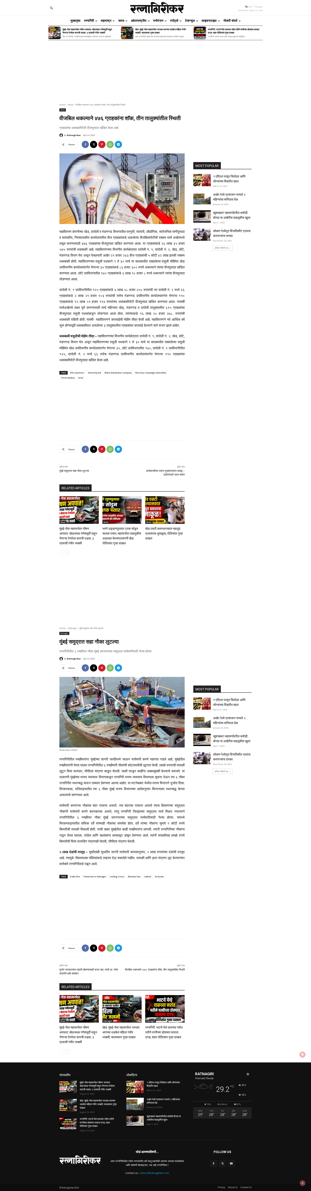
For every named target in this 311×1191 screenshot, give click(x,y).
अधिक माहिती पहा (221, 247)
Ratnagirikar (74, 135)
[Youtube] (231, 1163)
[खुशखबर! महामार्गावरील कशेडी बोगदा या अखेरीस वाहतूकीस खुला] (202, 216)
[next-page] (67, 552)
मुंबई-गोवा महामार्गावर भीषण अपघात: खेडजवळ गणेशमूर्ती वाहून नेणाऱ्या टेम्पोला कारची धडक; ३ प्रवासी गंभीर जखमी (87, 31)
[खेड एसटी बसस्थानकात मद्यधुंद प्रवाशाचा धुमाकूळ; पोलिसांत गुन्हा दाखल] (165, 510)
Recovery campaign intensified (150, 372)
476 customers (77, 372)
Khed (70, 104)
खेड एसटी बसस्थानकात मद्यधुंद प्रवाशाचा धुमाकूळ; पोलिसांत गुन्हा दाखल (164, 533)
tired (80, 377)
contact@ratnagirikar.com (154, 1173)
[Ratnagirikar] (61, 135)
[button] (51, 8)
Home (62, 104)
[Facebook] (85, 144)
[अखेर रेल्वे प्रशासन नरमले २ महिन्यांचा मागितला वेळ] (202, 198)
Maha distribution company (118, 372)
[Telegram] (118, 144)
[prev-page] (61, 552)
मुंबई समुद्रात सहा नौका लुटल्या (74, 471)
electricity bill (94, 372)
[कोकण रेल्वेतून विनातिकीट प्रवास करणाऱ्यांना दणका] (202, 235)
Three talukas (68, 377)
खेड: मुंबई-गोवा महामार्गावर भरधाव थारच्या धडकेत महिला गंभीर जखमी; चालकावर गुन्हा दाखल (160, 31)
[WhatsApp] (110, 144)
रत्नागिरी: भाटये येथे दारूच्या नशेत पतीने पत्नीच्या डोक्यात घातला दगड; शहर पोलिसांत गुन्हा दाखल (233, 31)
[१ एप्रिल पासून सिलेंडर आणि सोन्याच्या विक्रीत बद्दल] (202, 180)
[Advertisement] (155, 69)
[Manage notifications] (302, 1183)
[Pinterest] (101, 144)
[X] (93, 144)
